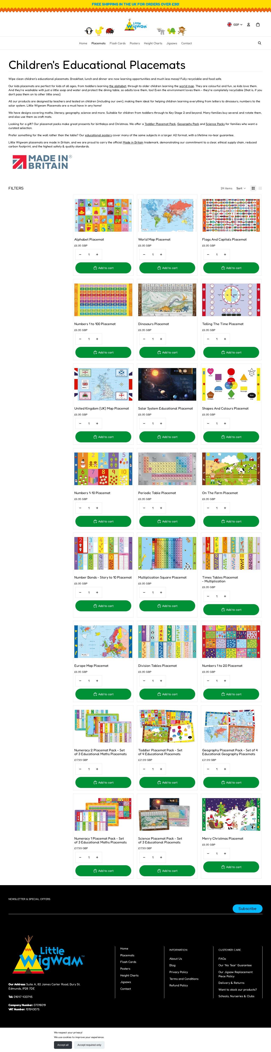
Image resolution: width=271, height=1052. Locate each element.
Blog (172, 965)
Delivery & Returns (231, 982)
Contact (125, 988)
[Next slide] (126, 215)
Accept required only (89, 1045)
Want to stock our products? (237, 989)
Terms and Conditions (183, 978)
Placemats (127, 955)
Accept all (63, 1045)
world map (186, 86)
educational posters (98, 135)
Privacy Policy (178, 972)
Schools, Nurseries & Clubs (236, 996)
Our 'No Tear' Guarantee (235, 965)
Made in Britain (133, 142)
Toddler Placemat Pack (160, 124)
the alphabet (117, 86)
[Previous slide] (80, 215)
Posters (125, 968)
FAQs (222, 958)
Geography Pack (188, 124)
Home (124, 948)
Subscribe (248, 908)
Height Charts (129, 975)
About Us (175, 958)
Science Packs (215, 124)
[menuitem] (83, 43)
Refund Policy (178, 985)
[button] (241, 188)
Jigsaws (125, 982)
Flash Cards (128, 961)
